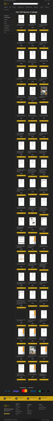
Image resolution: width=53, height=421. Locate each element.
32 (25, 382)
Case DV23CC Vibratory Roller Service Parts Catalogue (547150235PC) (32, 246)
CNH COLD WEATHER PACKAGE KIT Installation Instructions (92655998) (43, 43)
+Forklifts (5, 23)
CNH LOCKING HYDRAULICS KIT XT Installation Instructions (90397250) (43, 283)
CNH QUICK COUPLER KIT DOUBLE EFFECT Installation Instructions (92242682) (43, 339)
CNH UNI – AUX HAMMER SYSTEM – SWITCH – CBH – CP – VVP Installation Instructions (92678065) (32, 61)
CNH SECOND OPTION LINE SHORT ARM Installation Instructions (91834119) (32, 152)
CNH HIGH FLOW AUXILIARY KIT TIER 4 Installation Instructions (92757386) (43, 25)
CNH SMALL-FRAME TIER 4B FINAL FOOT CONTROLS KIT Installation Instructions (43, 152)
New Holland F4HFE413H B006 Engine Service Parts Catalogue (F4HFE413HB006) (21, 246)
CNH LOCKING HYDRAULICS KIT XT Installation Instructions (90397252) (43, 321)
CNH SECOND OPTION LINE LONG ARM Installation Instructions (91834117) (43, 134)
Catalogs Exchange (28, 7)
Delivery (41, 7)
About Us (14, 7)
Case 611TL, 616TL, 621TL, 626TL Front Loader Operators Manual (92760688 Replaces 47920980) (43, 189)
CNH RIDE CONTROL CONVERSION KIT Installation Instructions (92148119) (43, 375)
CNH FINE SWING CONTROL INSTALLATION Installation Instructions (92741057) (20, 228)
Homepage (6, 7)
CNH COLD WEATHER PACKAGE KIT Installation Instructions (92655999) (43, 79)
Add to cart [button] (21, 30)
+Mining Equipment (6, 25)
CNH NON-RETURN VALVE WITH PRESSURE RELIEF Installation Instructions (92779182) (32, 134)
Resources (36, 7)
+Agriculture (5, 19)
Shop (10, 7)
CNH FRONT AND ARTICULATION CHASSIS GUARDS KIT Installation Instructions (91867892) (32, 264)
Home (4, 9)
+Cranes (5, 21)
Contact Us (47, 7)
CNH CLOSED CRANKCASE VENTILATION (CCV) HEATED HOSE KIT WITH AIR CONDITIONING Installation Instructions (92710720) (43, 171)
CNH (6, 9)
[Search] (39, 4)
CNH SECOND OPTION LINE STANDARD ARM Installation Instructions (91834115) (20, 152)
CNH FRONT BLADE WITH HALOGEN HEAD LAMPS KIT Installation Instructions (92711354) (21, 375)
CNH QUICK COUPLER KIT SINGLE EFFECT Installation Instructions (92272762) (43, 301)
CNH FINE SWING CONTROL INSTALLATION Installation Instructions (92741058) (20, 134)
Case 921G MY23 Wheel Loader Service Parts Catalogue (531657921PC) (32, 321)
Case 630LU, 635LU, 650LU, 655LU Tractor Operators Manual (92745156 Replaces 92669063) (32, 208)
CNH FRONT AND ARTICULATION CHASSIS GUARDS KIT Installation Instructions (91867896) (21, 283)
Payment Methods (21, 7)
